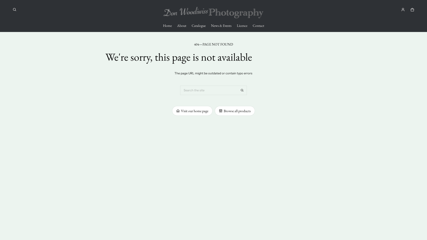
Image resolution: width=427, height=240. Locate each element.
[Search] (242, 90)
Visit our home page (194, 110)
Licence (242, 25)
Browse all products (237, 110)
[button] (14, 9)
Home (167, 25)
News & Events (221, 25)
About (181, 25)
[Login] (403, 9)
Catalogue (199, 25)
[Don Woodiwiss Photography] (213, 11)
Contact (258, 25)
